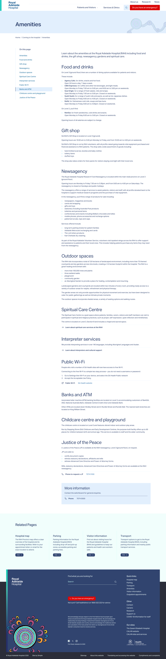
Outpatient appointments (136, 594)
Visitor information (134, 591)
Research (146, 2)
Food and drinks (25, 60)
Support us (131, 614)
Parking (130, 583)
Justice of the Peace (27, 97)
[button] (145, 7)
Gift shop (23, 64)
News (156, 2)
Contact (130, 605)
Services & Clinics (111, 7)
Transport (130, 586)
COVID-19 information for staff (139, 617)
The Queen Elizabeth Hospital (138, 628)
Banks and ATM (25, 89)
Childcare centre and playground (32, 93)
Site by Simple (37, 656)
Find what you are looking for (80, 576)
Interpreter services (27, 81)
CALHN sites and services (137, 634)
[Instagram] (77, 641)
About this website (97, 656)
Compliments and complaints (149, 656)
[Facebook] (69, 641)
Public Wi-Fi (24, 85)
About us (134, 2)
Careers (130, 608)
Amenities (23, 55)
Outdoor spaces (25, 72)
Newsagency (24, 68)
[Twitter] (73, 641)
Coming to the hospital (31, 37)
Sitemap (83, 656)
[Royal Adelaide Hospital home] (14, 5)
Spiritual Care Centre (27, 76)
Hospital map (132, 580)
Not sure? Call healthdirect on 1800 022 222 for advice (89, 603)
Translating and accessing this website (121, 656)
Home (17, 37)
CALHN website (133, 631)
